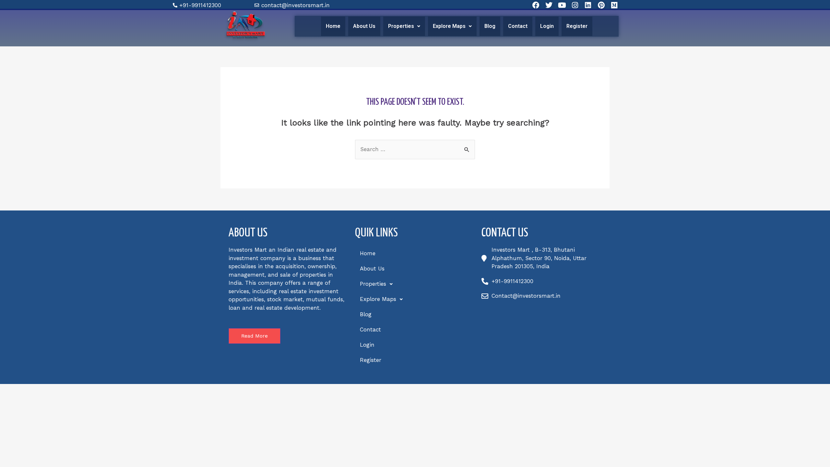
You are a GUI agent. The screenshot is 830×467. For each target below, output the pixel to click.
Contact (518, 26)
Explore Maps (449, 26)
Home (333, 26)
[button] (404, 26)
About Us (364, 26)
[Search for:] (415, 149)
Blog (489, 26)
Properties (401, 26)
